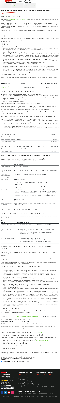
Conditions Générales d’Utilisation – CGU (19, 396)
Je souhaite (31, 5)
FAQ (40, 391)
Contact (20, 391)
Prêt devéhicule (30, 381)
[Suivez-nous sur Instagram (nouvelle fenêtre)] (12, 392)
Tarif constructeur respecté (42, 386)
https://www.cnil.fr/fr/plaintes (42, 340)
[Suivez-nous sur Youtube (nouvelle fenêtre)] (9, 392)
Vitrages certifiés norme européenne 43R (41, 384)
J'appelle (7, 5)
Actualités (27, 391)
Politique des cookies (53, 396)
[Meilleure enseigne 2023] (13, 388)
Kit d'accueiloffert (31, 377)
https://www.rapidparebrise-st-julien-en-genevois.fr (17, 19)
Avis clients (34, 391)
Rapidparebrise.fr (43, 393)
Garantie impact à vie (40, 378)
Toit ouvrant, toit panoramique (52, 386)
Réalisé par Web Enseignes (24, 400)
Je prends (19, 5)
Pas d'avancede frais (22, 386)
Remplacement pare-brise (54, 376)
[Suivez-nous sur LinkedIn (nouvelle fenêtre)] (5, 392)
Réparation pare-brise (53, 378)
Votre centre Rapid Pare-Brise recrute (27, 393)
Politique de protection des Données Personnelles (38, 396)
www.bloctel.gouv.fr (38, 332)
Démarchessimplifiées (22, 383)
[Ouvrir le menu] (2, 4)
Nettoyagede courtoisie (31, 384)
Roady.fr (51, 393)
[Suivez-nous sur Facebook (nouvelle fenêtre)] (2, 392)
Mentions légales (6, 396)
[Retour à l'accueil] (6, 373)
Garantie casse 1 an (40, 376)
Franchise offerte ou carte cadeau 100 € (22, 378)
